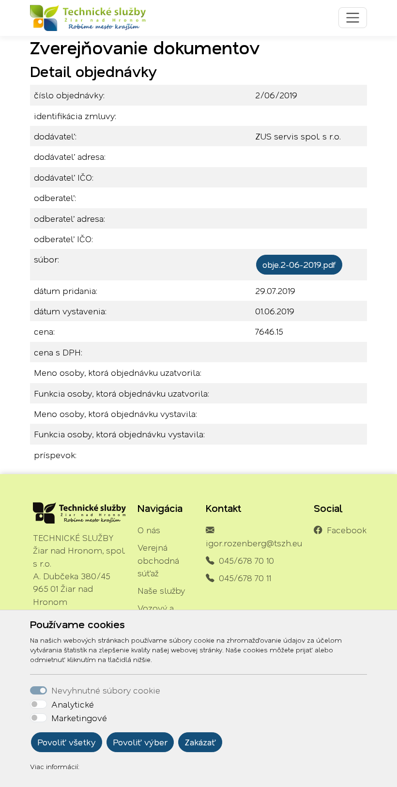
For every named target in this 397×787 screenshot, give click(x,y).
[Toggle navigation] (352, 17)
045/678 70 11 (245, 577)
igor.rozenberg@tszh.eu (254, 543)
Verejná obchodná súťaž (158, 560)
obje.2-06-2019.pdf (299, 264)
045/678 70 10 (246, 560)
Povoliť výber (140, 742)
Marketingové (79, 717)
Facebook (346, 530)
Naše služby (161, 590)
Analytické (72, 704)
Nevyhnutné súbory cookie (105, 690)
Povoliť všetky (66, 742)
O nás (148, 530)
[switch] (38, 704)
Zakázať (200, 742)
